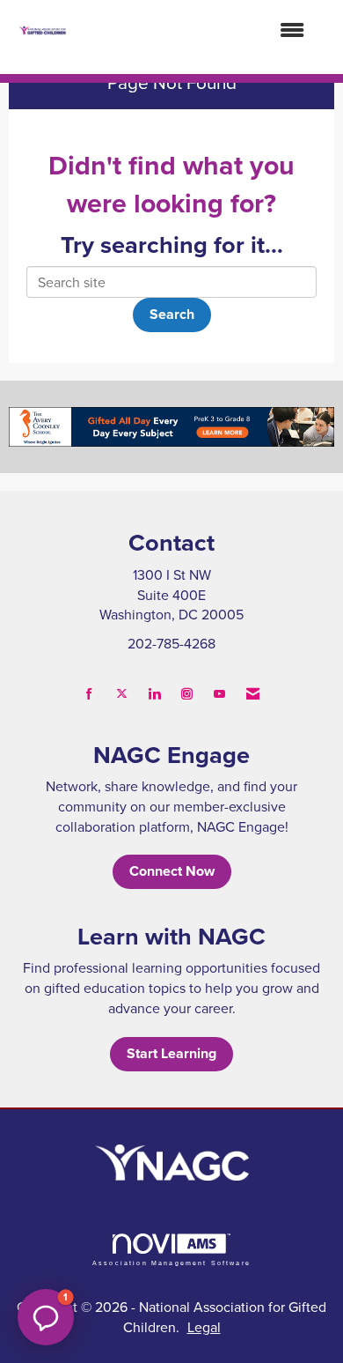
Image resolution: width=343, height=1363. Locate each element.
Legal (204, 1327)
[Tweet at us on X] (121, 693)
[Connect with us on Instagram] (186, 693)
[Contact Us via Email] (252, 693)
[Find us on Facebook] (89, 693)
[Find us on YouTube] (219, 693)
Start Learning (171, 1053)
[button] (46, 1317)
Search (172, 314)
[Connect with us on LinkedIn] (154, 693)
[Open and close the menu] (194, 30)
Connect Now (172, 871)
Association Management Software (171, 1262)
